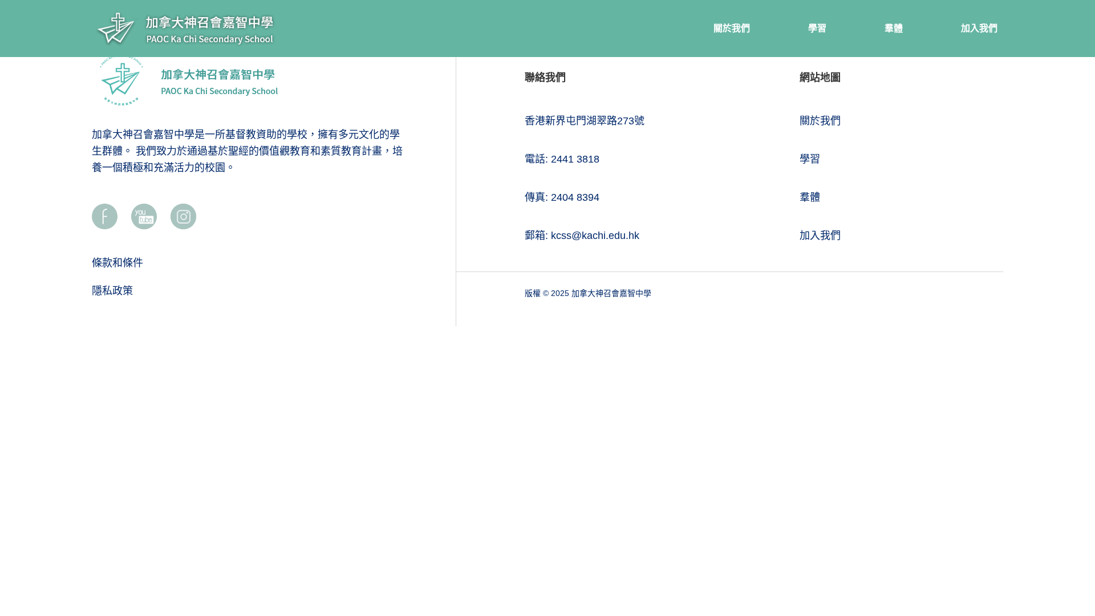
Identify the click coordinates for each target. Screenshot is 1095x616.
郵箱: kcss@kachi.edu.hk (582, 235)
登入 (1066, 537)
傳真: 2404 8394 (562, 197)
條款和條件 (117, 263)
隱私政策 (112, 291)
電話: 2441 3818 (562, 159)
